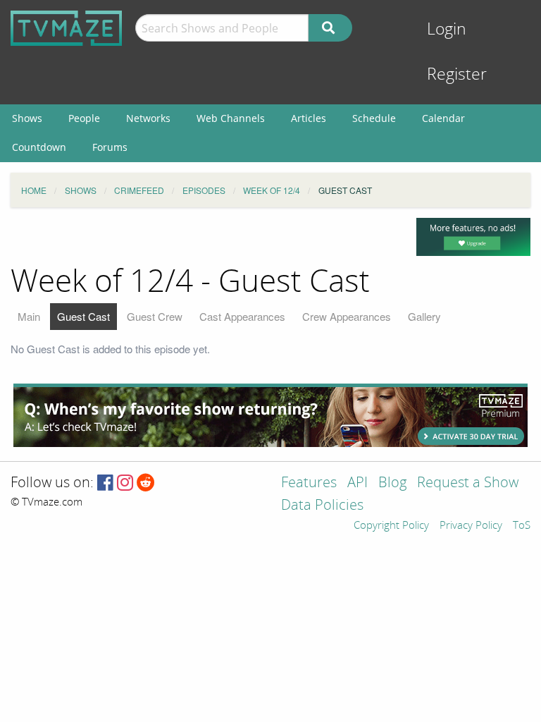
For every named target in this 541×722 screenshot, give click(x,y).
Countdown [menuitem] (39, 147)
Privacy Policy (471, 526)
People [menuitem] (84, 118)
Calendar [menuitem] (443, 118)
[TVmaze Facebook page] (105, 483)
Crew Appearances (346, 316)
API (357, 483)
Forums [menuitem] (110, 147)
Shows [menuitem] (27, 118)
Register (457, 74)
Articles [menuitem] (308, 118)
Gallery (424, 316)
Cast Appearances (242, 316)
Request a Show (467, 483)
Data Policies (322, 505)
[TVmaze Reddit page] (146, 483)
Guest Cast (83, 316)
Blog (392, 483)
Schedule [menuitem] (374, 118)
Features (309, 483)
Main (29, 316)
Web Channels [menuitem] (231, 118)
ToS (521, 526)
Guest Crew (154, 316)
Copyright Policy (391, 526)
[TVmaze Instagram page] (125, 483)
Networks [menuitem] (148, 118)
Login (446, 29)
